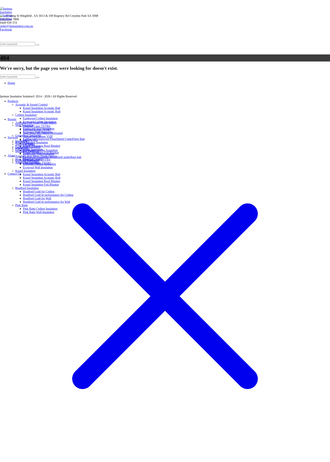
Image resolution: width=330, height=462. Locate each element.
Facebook (6, 29)
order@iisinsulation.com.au (16, 26)
